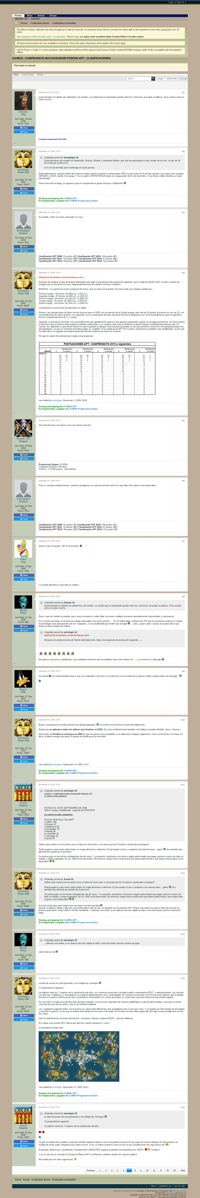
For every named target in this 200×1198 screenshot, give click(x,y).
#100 (183, 720)
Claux (23, 559)
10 (147, 1170)
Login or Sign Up (176, 2)
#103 (183, 934)
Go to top (179, 1186)
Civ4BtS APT (70, 198)
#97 (183, 541)
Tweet (25, 132)
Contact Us (165, 1186)
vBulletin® (170, 1193)
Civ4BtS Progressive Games (83, 201)
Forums (18, 16)
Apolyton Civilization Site (123, 1191)
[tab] (16, 75)
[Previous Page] (173, 79)
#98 (183, 597)
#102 (183, 873)
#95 (183, 421)
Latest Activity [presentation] (28, 75)
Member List (21, 18)
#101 (183, 785)
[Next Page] (176, 79)
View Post (77, 157)
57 (168, 1170)
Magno (23, 689)
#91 (183, 93)
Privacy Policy (180, 1191)
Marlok (23, 610)
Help (153, 1186)
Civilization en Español (64, 23)
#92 (183, 151)
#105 (183, 1107)
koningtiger (23, 230)
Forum (24, 23)
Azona (23, 803)
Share (25, 128)
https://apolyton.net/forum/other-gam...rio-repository (41, 36)
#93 (183, 212)
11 (154, 1170)
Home (18, 1179)
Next (183, 1170)
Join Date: (19, 119)
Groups (53, 16)
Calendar (35, 18)
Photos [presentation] (40, 75)
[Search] (153, 79)
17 (161, 1170)
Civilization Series (40, 23)
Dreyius (23, 112)
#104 (183, 978)
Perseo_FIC (23, 438)
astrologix (23, 169)
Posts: (21, 123)
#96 (183, 481)
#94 (183, 273)
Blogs (29, 16)
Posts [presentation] (16, 75)
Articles (41, 16)
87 (175, 1170)
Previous (91, 1170)
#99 (183, 671)
